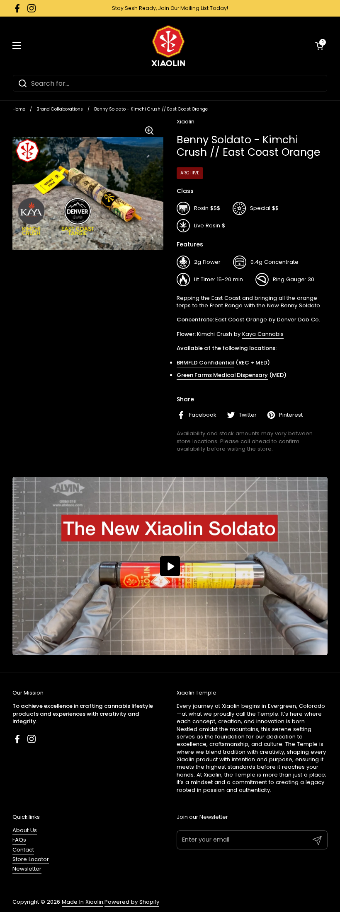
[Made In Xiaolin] (168, 45)
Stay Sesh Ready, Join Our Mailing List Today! (170, 8)
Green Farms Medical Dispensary (222, 375)
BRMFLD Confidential (205, 363)
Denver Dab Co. (298, 319)
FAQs (19, 840)
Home (18, 109)
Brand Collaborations (59, 109)
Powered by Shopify (131, 902)
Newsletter (26, 869)
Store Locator (30, 859)
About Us (24, 830)
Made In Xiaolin (82, 902)
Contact (23, 850)
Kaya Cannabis (263, 334)
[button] (319, 45)
